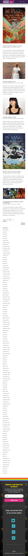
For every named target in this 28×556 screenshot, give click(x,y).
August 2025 (5, 255)
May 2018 (5, 437)
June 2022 (5, 334)
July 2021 (5, 357)
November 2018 (6, 424)
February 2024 (6, 292)
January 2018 (5, 443)
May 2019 (5, 412)
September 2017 (6, 450)
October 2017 (6, 447)
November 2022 (6, 324)
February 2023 (6, 318)
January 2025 (5, 269)
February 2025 (6, 267)
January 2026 (5, 244)
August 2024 (5, 280)
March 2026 (5, 240)
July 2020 (5, 383)
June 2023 (5, 309)
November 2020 (6, 374)
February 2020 (6, 393)
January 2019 (5, 420)
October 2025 (6, 250)
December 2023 (6, 297)
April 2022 (5, 339)
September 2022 (6, 328)
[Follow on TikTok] (13, 538)
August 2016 (5, 466)
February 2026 (6, 242)
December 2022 (6, 322)
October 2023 (6, 301)
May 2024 (5, 286)
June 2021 (5, 360)
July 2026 (5, 232)
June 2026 (5, 234)
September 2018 (6, 429)
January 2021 (5, 370)
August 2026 (5, 230)
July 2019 (5, 408)
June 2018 (5, 435)
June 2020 (5, 385)
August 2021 (5, 355)
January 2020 (5, 395)
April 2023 (5, 313)
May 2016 (5, 471)
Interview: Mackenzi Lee (9, 81)
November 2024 (6, 274)
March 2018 (5, 441)
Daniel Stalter (7, 47)
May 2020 (5, 387)
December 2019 (6, 397)
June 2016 (5, 468)
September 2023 (6, 303)
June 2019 (5, 410)
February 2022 (6, 343)
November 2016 (6, 462)
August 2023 (5, 305)
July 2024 (5, 282)
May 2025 (5, 261)
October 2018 (6, 427)
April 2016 (5, 473)
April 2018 (5, 439)
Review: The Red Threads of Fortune (12, 46)
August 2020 (5, 380)
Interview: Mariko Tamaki (9, 117)
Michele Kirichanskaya (9, 82)
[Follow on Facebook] (13, 526)
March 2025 (5, 265)
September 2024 (6, 278)
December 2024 (6, 271)
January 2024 (5, 295)
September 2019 (6, 404)
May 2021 (5, 362)
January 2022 (5, 345)
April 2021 (5, 364)
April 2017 (5, 456)
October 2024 (6, 276)
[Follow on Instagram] (13, 532)
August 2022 (5, 330)
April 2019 (5, 414)
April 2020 (5, 389)
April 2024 (5, 288)
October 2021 (6, 351)
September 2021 (6, 353)
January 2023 (5, 320)
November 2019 (6, 399)
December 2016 (6, 460)
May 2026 (5, 236)
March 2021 (5, 366)
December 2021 (6, 347)
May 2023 (5, 311)
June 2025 (5, 259)
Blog (18, 47)
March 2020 (5, 391)
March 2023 (5, 315)
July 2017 (5, 454)
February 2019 (6, 418)
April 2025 (5, 263)
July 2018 (5, 433)
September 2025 (6, 253)
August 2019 (5, 406)
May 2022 (5, 336)
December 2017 (6, 445)
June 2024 (5, 284)
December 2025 (6, 246)
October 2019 (6, 401)
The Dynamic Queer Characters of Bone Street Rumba (13, 202)
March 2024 (5, 290)
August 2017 (5, 452)
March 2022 (5, 341)
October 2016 (6, 464)
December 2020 (6, 372)
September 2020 (6, 378)
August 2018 (5, 431)
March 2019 (5, 416)
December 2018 (6, 422)
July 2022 (5, 332)
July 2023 (5, 307)
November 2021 (6, 349)
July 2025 (5, 257)
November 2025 (6, 248)
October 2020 (6, 376)
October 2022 (6, 326)
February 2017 (6, 458)
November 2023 (6, 299)
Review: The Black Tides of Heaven (12, 171)
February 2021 (6, 368)
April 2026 (5, 238)
